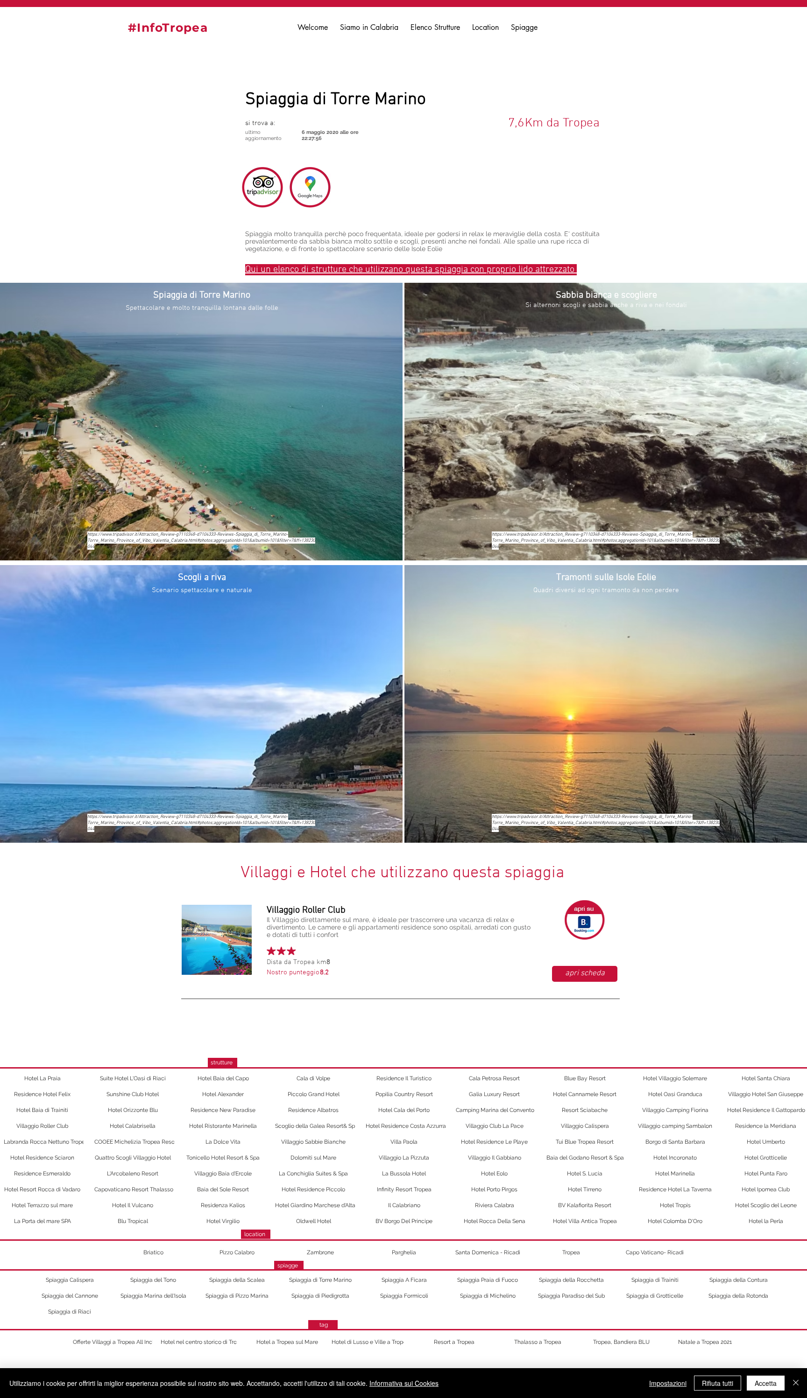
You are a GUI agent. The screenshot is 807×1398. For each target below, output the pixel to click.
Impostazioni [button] (668, 1383)
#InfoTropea (168, 28)
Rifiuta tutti (717, 1383)
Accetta (766, 1383)
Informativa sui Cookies (404, 1383)
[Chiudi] (795, 1383)
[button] (304, 124)
